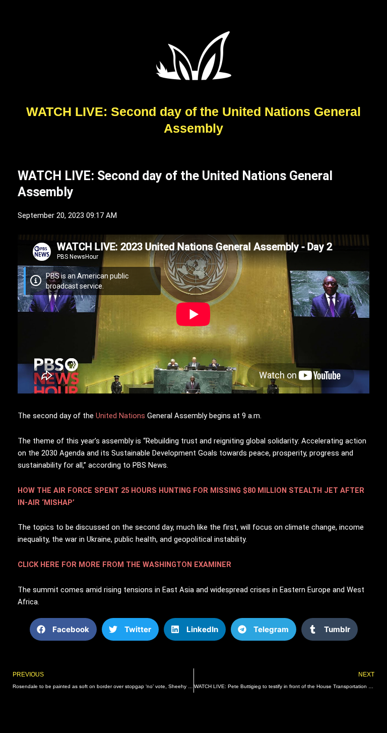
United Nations (120, 415)
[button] (63, 629)
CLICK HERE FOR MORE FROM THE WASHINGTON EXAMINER (124, 564)
